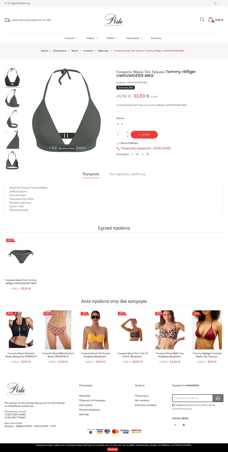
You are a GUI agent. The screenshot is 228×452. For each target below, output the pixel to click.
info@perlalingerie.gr (19, 3)
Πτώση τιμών (142, 395)
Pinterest (147, 154)
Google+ (142, 154)
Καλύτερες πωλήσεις (145, 405)
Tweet (137, 154)
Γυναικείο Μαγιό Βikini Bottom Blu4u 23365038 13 (58, 355)
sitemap (84, 414)
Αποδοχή (112, 449)
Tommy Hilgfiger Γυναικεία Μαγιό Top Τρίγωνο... (207, 355)
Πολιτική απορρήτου (89, 409)
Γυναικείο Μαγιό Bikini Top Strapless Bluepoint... (170, 355)
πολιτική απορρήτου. (182, 408)
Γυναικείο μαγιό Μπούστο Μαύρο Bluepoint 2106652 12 (20, 355)
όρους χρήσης (201, 404)
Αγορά (146, 134)
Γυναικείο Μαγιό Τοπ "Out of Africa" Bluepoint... (133, 355)
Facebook (175, 425)
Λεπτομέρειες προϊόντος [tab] (127, 174)
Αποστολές (84, 395)
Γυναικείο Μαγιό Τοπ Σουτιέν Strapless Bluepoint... (95, 355)
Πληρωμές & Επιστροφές (92, 400)
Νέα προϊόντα (142, 400)
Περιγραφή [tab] (91, 174)
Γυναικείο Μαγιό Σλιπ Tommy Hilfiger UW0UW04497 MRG (21, 282)
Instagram (184, 425)
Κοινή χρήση (132, 154)
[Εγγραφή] (217, 398)
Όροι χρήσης (85, 405)
